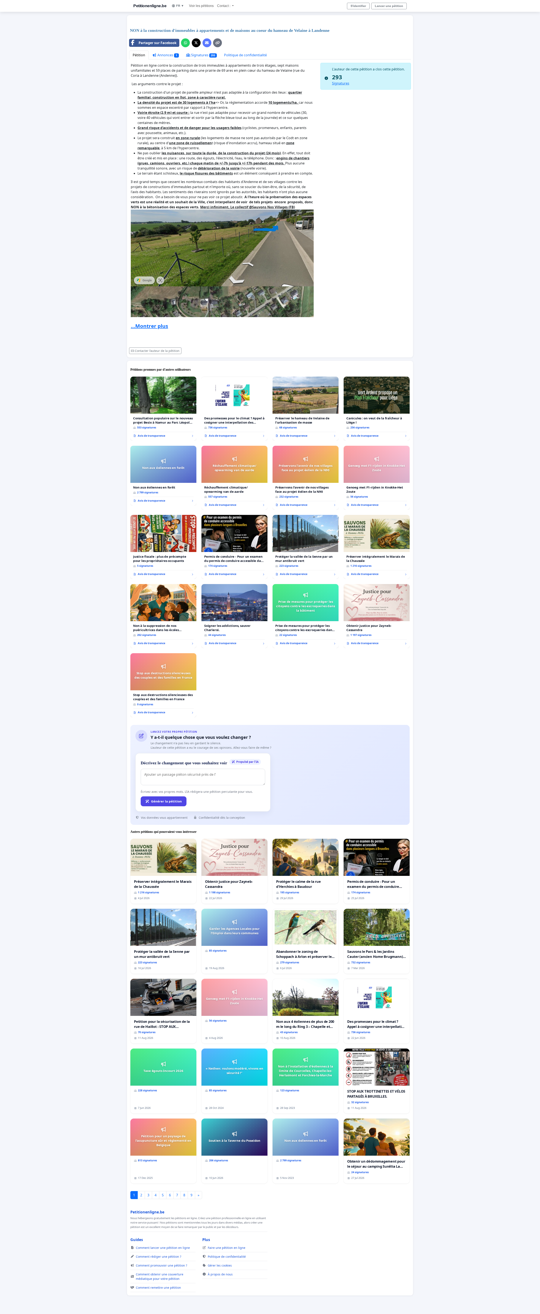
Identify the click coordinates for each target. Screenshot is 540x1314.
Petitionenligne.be (149, 6)
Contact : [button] (224, 6)
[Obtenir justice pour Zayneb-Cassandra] (377, 616)
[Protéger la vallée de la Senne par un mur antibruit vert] (306, 547)
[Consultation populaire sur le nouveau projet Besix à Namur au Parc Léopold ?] (163, 409)
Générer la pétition (166, 801)
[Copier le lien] (217, 42)
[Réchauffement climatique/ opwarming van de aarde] (234, 478)
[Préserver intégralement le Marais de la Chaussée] (377, 547)
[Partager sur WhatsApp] (185, 42)
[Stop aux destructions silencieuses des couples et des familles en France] (163, 685)
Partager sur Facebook (158, 42)
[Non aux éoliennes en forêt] (163, 476)
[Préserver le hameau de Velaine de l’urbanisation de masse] (306, 409)
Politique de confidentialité (245, 55)
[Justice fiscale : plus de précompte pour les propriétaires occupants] (163, 547)
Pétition (139, 55)
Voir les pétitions (201, 6)
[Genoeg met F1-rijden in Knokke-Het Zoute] (377, 478)
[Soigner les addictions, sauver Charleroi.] (234, 616)
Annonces (167, 55)
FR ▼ (180, 5)
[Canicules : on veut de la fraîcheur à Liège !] (377, 409)
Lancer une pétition (389, 6)
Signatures (202, 55)
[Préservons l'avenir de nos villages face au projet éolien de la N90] (306, 478)
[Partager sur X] (196, 42)
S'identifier (358, 6)
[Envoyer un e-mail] (206, 42)
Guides (136, 1239)
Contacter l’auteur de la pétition (157, 351)
